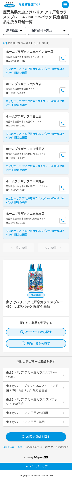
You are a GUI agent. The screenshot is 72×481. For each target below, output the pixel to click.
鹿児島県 (12, 30)
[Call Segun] (62, 58)
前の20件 (22, 247)
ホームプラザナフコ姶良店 (23, 84)
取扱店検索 (8, 447)
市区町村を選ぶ (41, 30)
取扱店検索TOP (30, 4)
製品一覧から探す (38, 343)
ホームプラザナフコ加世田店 (25, 148)
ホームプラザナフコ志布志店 (25, 213)
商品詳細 (36, 295)
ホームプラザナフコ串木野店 (25, 181)
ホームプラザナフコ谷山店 (23, 116)
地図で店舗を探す (38, 436)
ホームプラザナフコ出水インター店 (29, 51)
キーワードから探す (38, 331)
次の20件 (50, 247)
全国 (20, 447)
